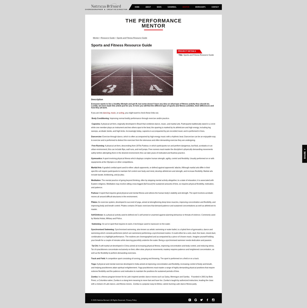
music (113, 113)
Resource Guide (108, 38)
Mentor (96, 38)
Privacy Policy (131, 300)
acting (121, 113)
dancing (106, 113)
